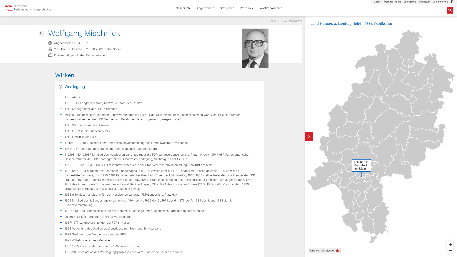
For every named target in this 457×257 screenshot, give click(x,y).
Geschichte (183, 8)
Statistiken (227, 8)
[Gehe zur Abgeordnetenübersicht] (41, 33)
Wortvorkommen (271, 8)
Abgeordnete (205, 8)
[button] (452, 1)
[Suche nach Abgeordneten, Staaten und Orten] (450, 10)
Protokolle (247, 8)
